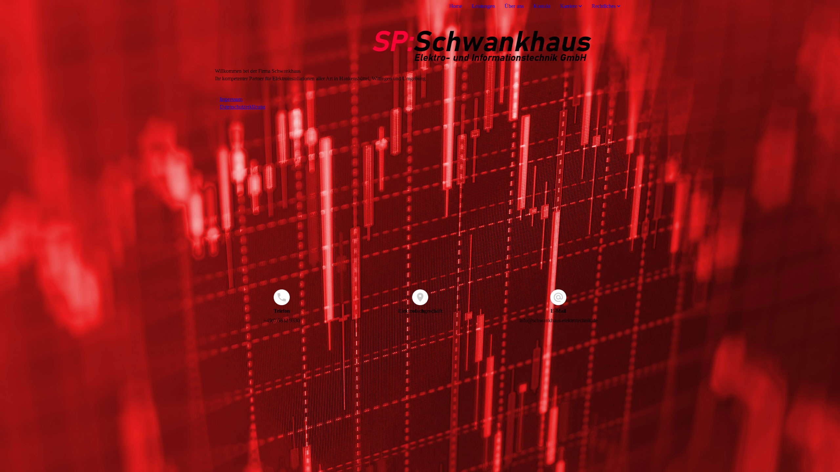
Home (455, 6)
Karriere (568, 6)
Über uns (514, 6)
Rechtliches (604, 6)
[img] (420, 40)
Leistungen (483, 6)
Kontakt (542, 6)
